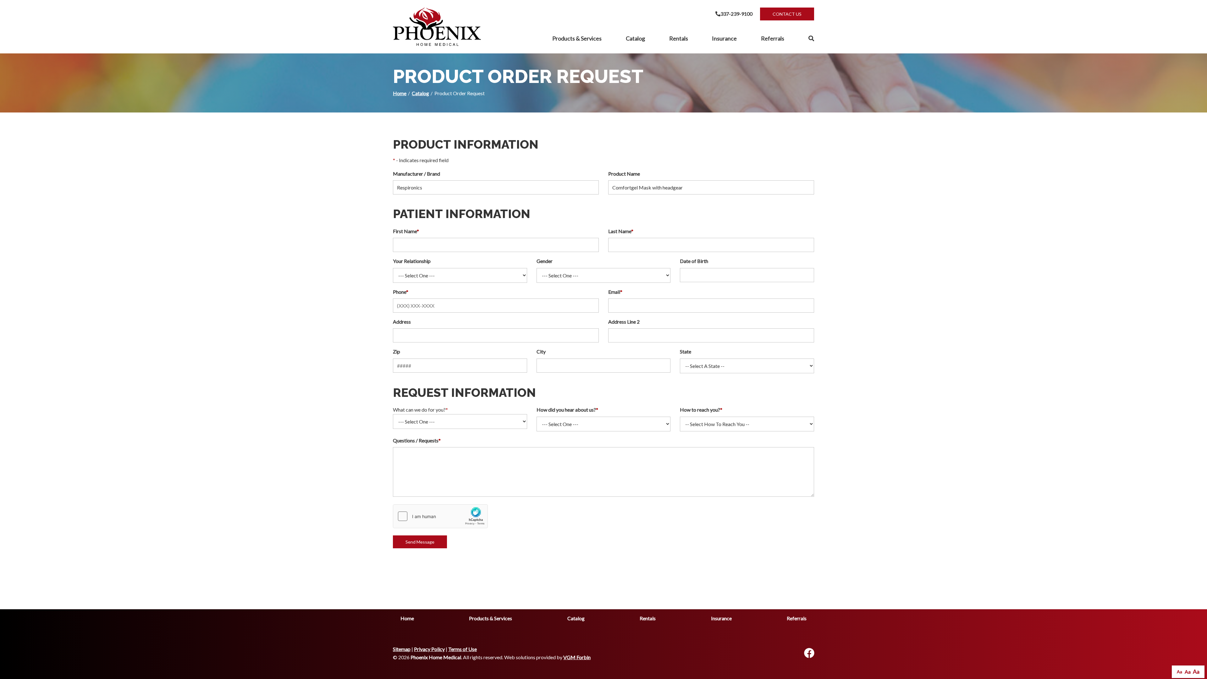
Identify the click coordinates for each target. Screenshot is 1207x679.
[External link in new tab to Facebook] (809, 653)
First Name (406, 231)
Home (399, 93)
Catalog (635, 38)
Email (615, 292)
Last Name (620, 231)
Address (402, 322)
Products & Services (577, 38)
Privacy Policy (429, 649)
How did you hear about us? (567, 410)
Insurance (724, 38)
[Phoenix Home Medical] (437, 27)
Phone (400, 292)
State (685, 351)
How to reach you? (701, 410)
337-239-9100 (736, 14)
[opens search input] (805, 38)
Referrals (772, 38)
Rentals (678, 38)
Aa (1179, 671)
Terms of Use (462, 649)
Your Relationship (412, 261)
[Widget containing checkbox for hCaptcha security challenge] (440, 516)
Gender (545, 261)
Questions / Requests (417, 440)
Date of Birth (694, 261)
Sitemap (402, 649)
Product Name (624, 174)
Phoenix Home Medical (436, 657)
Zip (396, 351)
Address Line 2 (624, 322)
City (541, 351)
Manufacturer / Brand (416, 174)
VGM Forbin (577, 657)
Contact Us (787, 14)
